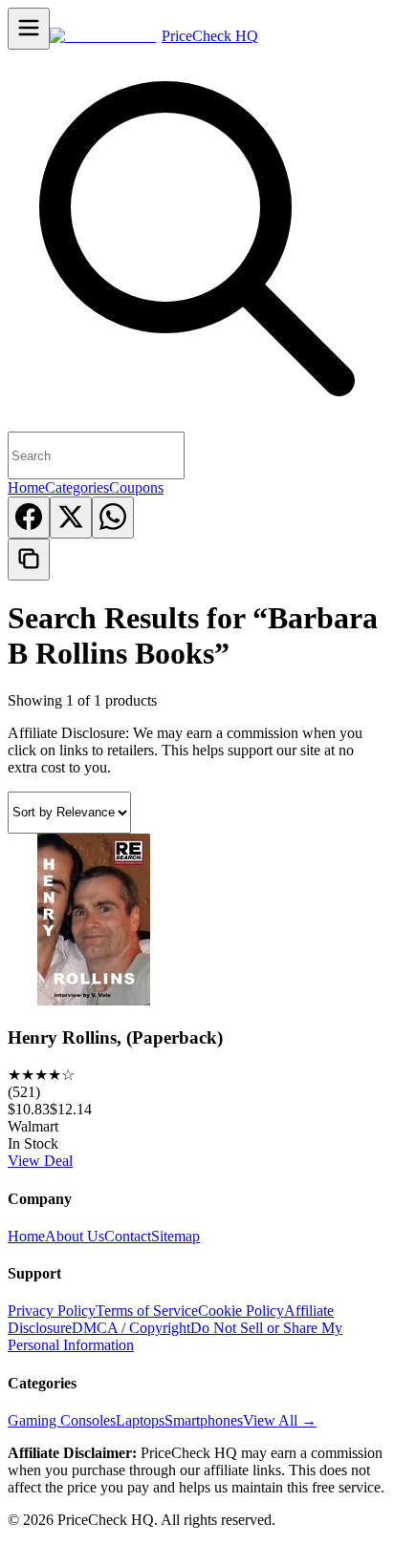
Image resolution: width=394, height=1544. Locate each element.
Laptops (140, 1420)
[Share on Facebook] (29, 518)
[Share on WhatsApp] (113, 518)
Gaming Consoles (62, 1420)
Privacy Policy (52, 1310)
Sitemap (175, 1236)
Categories (77, 487)
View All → (280, 1420)
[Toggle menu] (29, 29)
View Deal (40, 1161)
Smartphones (203, 1420)
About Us (74, 1236)
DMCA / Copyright (131, 1328)
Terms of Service (147, 1310)
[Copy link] (29, 560)
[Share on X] (71, 518)
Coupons (136, 487)
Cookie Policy (241, 1310)
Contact (127, 1236)
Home (26, 487)
